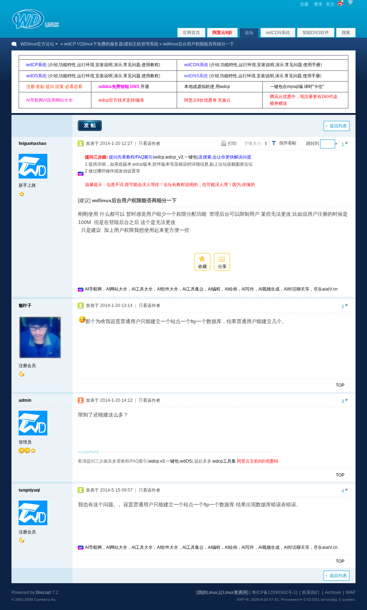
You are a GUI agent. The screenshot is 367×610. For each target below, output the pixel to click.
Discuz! (43, 592)
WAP (351, 592)
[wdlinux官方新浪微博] (340, 4)
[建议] (84, 200)
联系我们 (310, 592)
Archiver (333, 592)
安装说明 (104, 64)
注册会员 (27, 365)
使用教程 (150, 64)
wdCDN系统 (278, 32)
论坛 (249, 32)
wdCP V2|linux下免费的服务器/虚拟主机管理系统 (111, 44)
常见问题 (131, 64)
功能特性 (67, 64)
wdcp (159, 157)
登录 (318, 4)
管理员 (25, 442)
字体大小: (253, 143)
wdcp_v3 (174, 157)
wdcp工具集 (224, 461)
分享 (222, 266)
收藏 (202, 266)
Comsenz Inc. (45, 599)
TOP (340, 385)
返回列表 (338, 125)
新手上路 (27, 185)
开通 (144, 86)
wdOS (186, 461)
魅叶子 (25, 305)
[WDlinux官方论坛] (35, 27)
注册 (304, 4)
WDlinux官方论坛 (37, 44)
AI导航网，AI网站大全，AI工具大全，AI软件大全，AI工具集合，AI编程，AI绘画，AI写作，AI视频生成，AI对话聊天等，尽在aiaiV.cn (211, 289)
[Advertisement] (215, 191)
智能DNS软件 (315, 32)
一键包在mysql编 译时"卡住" (297, 86)
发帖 (90, 125)
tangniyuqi (29, 490)
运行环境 (85, 64)
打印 (232, 143)
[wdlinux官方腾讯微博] (350, 4)
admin (25, 400)
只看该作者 (149, 143)
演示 (118, 64)
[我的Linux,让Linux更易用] (222, 592)
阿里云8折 (222, 32)
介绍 (53, 64)
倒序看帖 (287, 143)
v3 (162, 461)
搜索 (346, 32)
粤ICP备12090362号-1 (274, 592)
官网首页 (191, 32)
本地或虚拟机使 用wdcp (207, 86)
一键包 (190, 157)
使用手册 (311, 64)
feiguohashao (32, 143)
